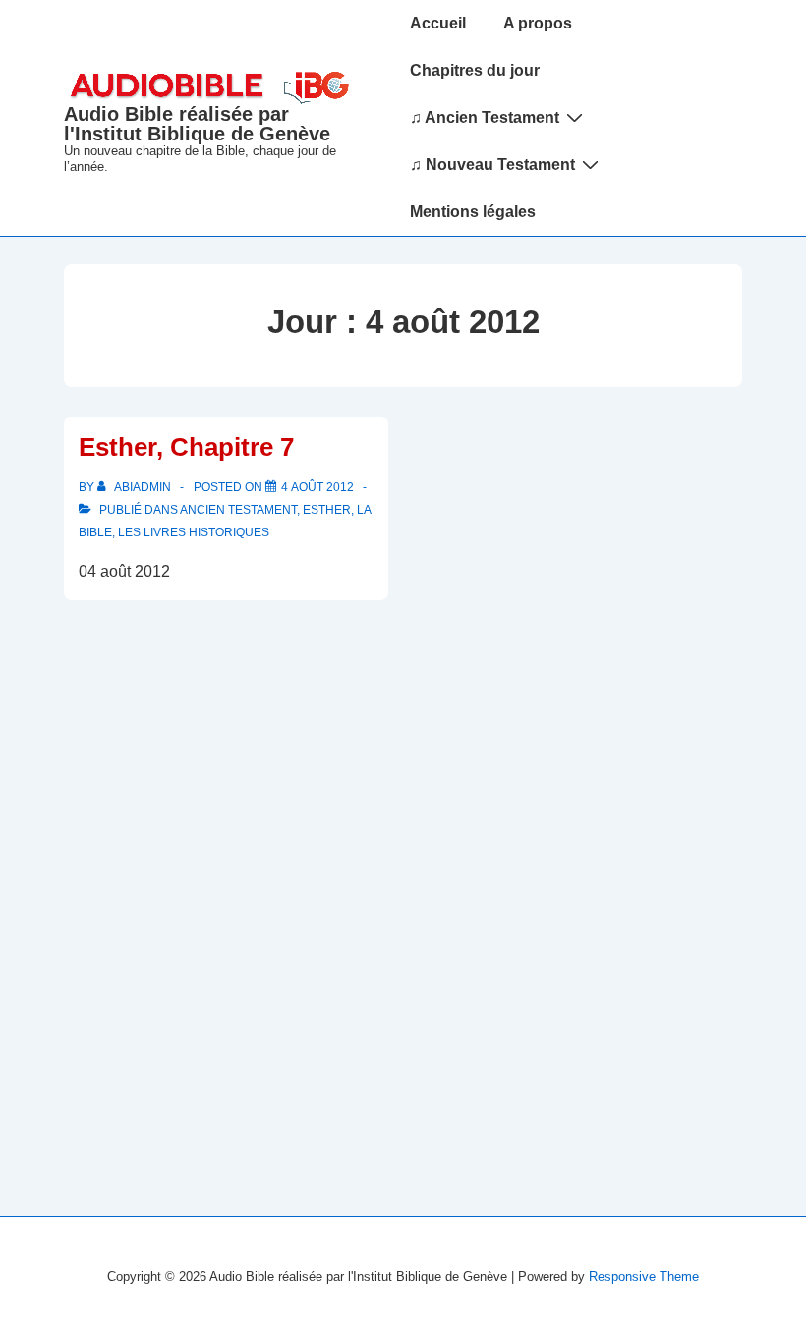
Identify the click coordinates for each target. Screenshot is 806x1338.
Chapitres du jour (475, 70)
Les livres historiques (193, 532)
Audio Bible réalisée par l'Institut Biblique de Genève (197, 123)
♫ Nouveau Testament (492, 164)
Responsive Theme (644, 1276)
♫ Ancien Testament (484, 117)
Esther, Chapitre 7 (186, 447)
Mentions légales (473, 211)
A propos (537, 23)
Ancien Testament (238, 510)
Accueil (438, 23)
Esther (327, 510)
